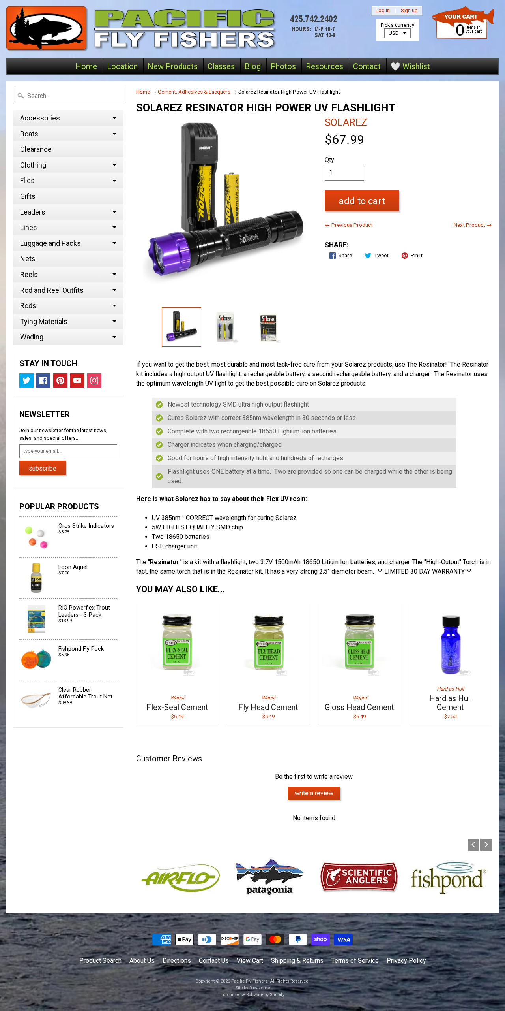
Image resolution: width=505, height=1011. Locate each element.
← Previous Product (349, 225)
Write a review (314, 793)
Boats (29, 134)
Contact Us (214, 960)
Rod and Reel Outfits (52, 290)
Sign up (409, 10)
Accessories (40, 118)
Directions (177, 960)
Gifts (28, 196)
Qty (329, 160)
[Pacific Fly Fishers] (174, 29)
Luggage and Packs (50, 243)
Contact (367, 66)
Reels (29, 274)
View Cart (250, 960)
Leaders (32, 212)
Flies (27, 180)
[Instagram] (94, 380)
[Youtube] (77, 380)
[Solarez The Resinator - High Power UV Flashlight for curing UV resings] (181, 327)
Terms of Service (355, 960)
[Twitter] (26, 380)
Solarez (346, 122)
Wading (31, 337)
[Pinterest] (60, 380)
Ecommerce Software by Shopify (252, 994)
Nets (28, 258)
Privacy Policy (406, 960)
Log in (383, 10)
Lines (28, 227)
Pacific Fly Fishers (249, 981)
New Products (173, 66)
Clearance (36, 149)
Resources (324, 66)
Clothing (33, 165)
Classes (221, 66)
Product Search (100, 960)
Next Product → (473, 225)
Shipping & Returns (297, 960)
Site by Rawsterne (253, 987)
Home (86, 66)
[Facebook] (43, 380)
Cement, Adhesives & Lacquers (194, 91)
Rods (28, 305)
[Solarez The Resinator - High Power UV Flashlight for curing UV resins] (225, 327)
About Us (142, 960)
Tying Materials (43, 321)
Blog (253, 66)
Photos (283, 66)
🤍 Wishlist (410, 66)
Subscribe (42, 468)
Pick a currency (397, 25)
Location (122, 66)
